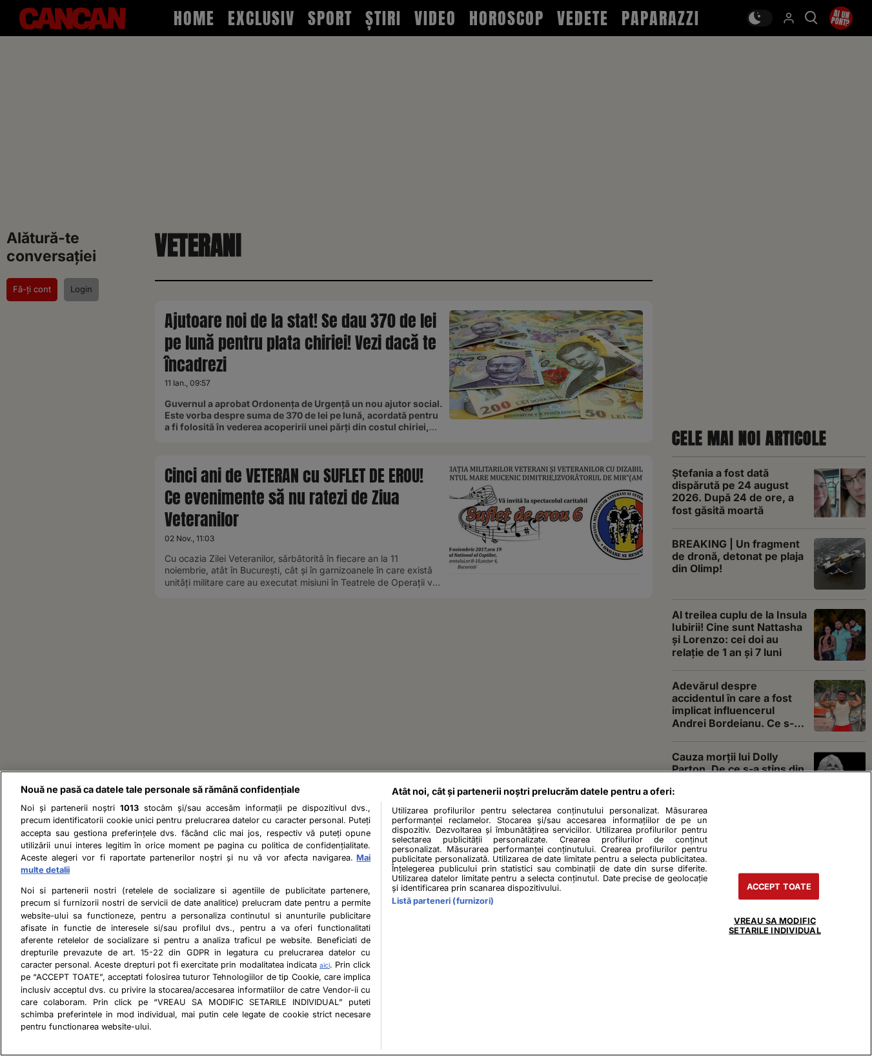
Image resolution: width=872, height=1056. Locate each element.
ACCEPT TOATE (779, 886)
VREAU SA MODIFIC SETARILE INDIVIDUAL (774, 925)
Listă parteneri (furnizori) (442, 901)
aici (324, 965)
